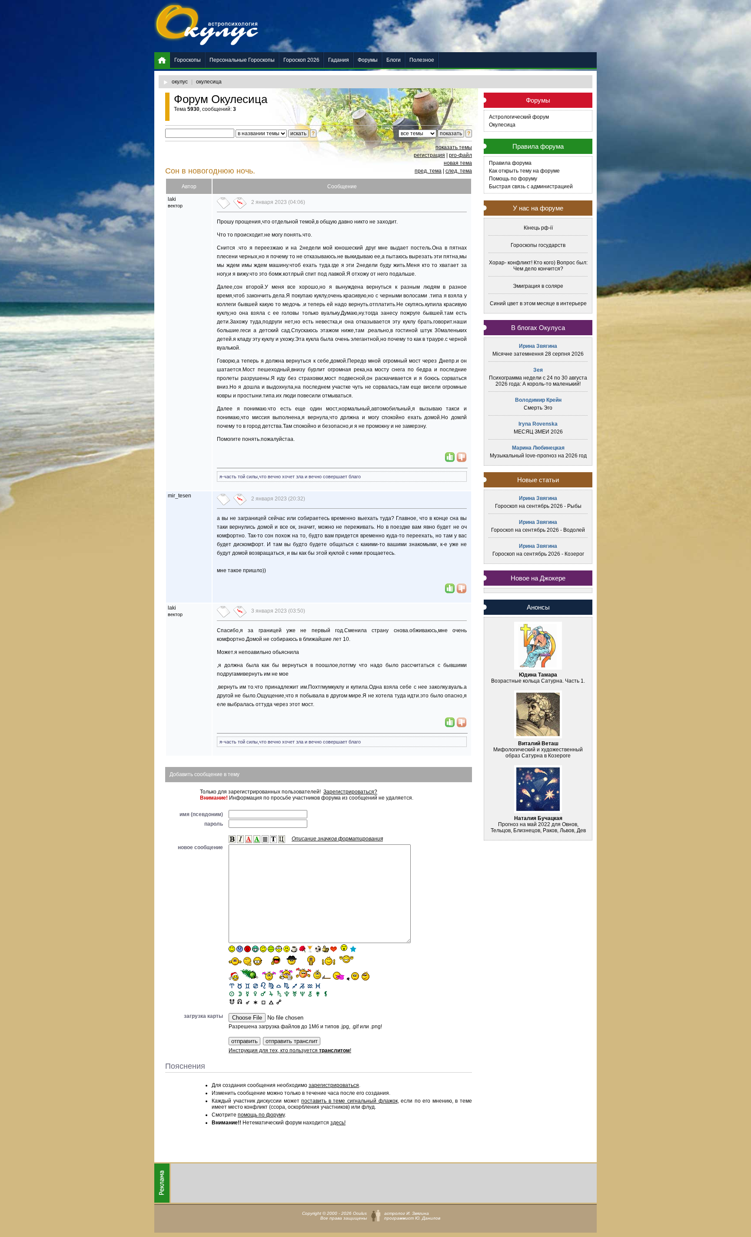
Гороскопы (187, 60)
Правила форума (510, 163)
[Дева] (271, 985)
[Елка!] (250, 974)
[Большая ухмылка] (255, 949)
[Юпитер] (271, 993)
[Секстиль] (255, 1001)
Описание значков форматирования (337, 839)
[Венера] (255, 993)
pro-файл (460, 155)
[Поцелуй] (286, 949)
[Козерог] (302, 985)
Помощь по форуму (513, 179)
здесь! (338, 1123)
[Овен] (232, 985)
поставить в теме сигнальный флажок (349, 1101)
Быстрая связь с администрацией (531, 186)
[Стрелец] (294, 985)
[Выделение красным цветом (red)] (248, 839)
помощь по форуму (261, 1115)
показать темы (453, 147)
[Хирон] (310, 993)
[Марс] (263, 993)
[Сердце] (333, 949)
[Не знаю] (235, 961)
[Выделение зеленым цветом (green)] (256, 839)
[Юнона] (318, 993)
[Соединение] (247, 1001)
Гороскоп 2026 (301, 60)
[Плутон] (286, 993)
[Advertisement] (438, 26)
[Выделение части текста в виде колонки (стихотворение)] (265, 839)
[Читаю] (286, 974)
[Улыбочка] (232, 949)
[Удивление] (279, 949)
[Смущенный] (247, 949)
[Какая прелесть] (269, 976)
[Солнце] (232, 993)
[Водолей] (310, 985)
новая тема (458, 163)
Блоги (393, 60)
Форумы (368, 60)
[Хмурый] (239, 949)
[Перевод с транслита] (273, 839)
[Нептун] (302, 993)
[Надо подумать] (247, 961)
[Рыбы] (318, 985)
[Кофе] (294, 949)
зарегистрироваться (334, 1085)
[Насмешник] (271, 949)
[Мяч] (318, 949)
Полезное (421, 60)
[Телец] (239, 985)
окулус (180, 82)
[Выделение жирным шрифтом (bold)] (232, 839)
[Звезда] (353, 949)
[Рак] (255, 985)
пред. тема (428, 171)
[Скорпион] (286, 985)
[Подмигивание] (263, 949)
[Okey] (325, 949)
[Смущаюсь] (303, 974)
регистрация (429, 155)
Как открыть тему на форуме (524, 171)
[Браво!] (311, 960)
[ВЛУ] (239, 1001)
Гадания (338, 60)
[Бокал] (310, 949)
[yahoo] (346, 960)
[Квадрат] (263, 1001)
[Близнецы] (247, 985)
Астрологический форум (519, 117)
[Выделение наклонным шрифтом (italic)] (240, 839)
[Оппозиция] (279, 1001)
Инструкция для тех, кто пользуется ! (290, 1050)
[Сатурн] (279, 993)
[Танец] (343, 948)
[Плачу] (339, 976)
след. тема (458, 171)
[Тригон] (271, 1001)
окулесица (209, 82)
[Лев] (263, 985)
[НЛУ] (232, 1001)
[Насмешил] (273, 960)
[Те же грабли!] (322, 974)
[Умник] (258, 961)
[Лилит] (325, 993)
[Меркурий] (247, 993)
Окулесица (502, 125)
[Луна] (239, 993)
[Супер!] (328, 960)
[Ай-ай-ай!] (367, 975)
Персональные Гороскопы (242, 60)
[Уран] (294, 993)
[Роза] (302, 949)
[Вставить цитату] (281, 839)
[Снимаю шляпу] (292, 960)
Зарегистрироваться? (350, 792)
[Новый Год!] (234, 976)
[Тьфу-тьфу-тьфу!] (353, 976)
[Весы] (279, 985)
